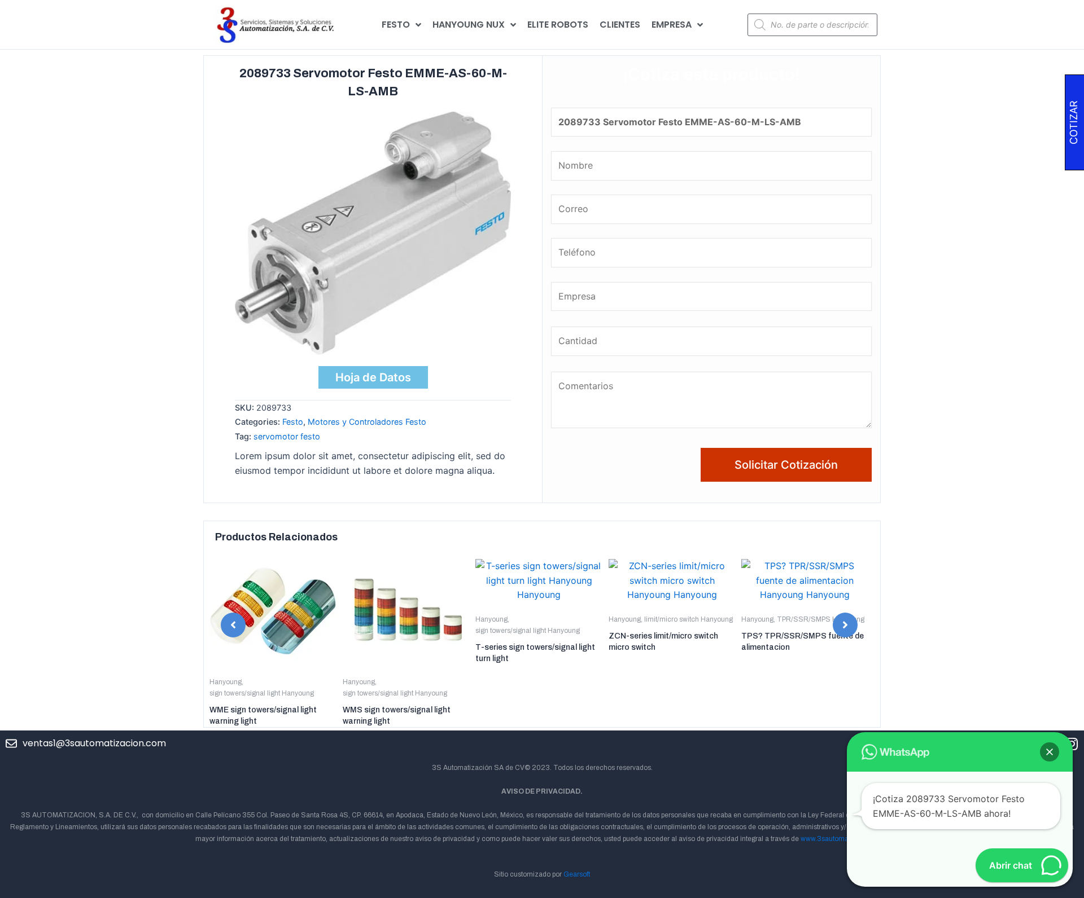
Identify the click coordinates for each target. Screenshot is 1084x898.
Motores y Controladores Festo (367, 421)
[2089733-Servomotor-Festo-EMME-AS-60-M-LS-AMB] (373, 233)
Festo (292, 421)
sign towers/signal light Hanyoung (261, 693)
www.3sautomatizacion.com (845, 839)
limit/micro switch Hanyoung (688, 619)
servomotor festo (286, 436)
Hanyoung (225, 682)
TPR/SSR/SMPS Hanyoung (820, 619)
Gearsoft (576, 874)
